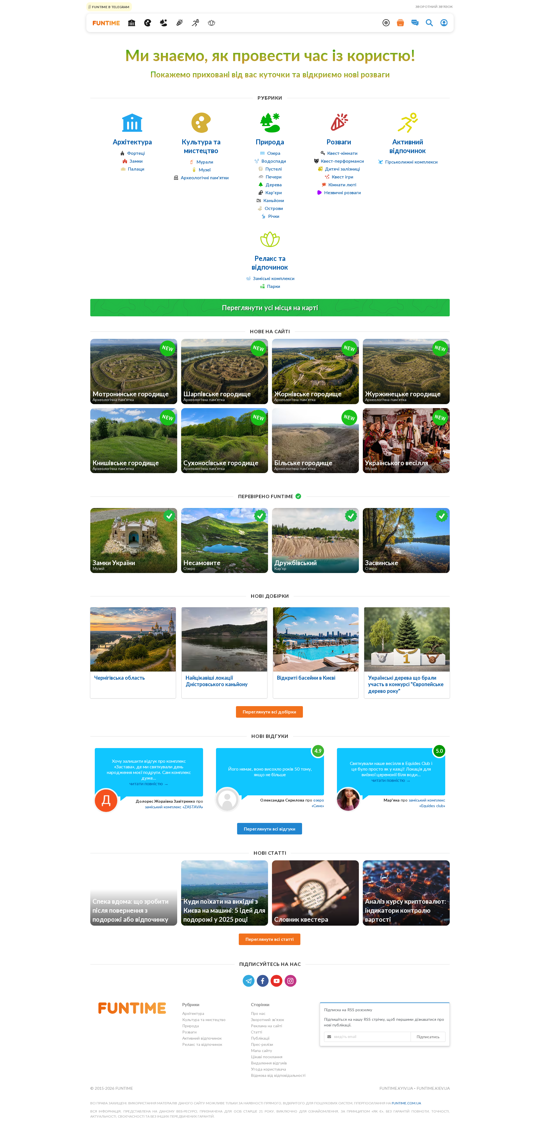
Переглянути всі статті (270, 939)
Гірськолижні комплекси (411, 161)
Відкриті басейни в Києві (306, 678)
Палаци (136, 168)
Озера (273, 153)
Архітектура (132, 142)
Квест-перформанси (342, 161)
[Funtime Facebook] (264, 980)
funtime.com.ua (406, 1103)
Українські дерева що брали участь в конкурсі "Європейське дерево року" (406, 684)
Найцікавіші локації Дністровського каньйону (217, 681)
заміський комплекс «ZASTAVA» (174, 806)
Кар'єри (274, 192)
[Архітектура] (132, 23)
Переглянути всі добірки (269, 711)
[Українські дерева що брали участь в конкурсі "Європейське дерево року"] (407, 639)
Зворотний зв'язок (434, 7)
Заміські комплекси (273, 278)
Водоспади (274, 161)
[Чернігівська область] (133, 639)
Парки (273, 286)
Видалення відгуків (269, 1062)
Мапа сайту (261, 1050)
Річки (273, 216)
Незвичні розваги (342, 192)
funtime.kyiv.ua (396, 1088)
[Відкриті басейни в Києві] (316, 639)
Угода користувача (268, 1069)
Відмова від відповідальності (278, 1075)
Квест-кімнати (342, 153)
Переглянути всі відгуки (269, 828)
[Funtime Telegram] (250, 980)
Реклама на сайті (266, 1025)
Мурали (205, 161)
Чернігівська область (119, 678)
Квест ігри (342, 176)
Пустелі (274, 168)
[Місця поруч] (386, 23)
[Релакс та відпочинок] (211, 23)
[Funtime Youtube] (278, 980)
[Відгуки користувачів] (415, 23)
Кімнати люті (342, 184)
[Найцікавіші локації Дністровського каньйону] (224, 639)
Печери (274, 176)
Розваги (339, 142)
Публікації (260, 1038)
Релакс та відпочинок (270, 262)
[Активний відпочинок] (195, 23)
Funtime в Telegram (110, 7)
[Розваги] (179, 23)
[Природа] (163, 23)
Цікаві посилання (266, 1056)
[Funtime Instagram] (291, 980)
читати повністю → (148, 783)
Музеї (205, 169)
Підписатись (428, 1036)
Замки (136, 161)
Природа (270, 142)
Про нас (258, 1013)
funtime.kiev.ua (433, 1088)
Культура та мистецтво (201, 146)
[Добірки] (400, 23)
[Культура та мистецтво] (147, 23)
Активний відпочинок (408, 146)
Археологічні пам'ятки (205, 177)
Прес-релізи (262, 1044)
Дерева (274, 184)
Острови (274, 208)
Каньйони (274, 200)
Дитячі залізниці (342, 168)
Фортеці (136, 153)
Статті (256, 1031)
